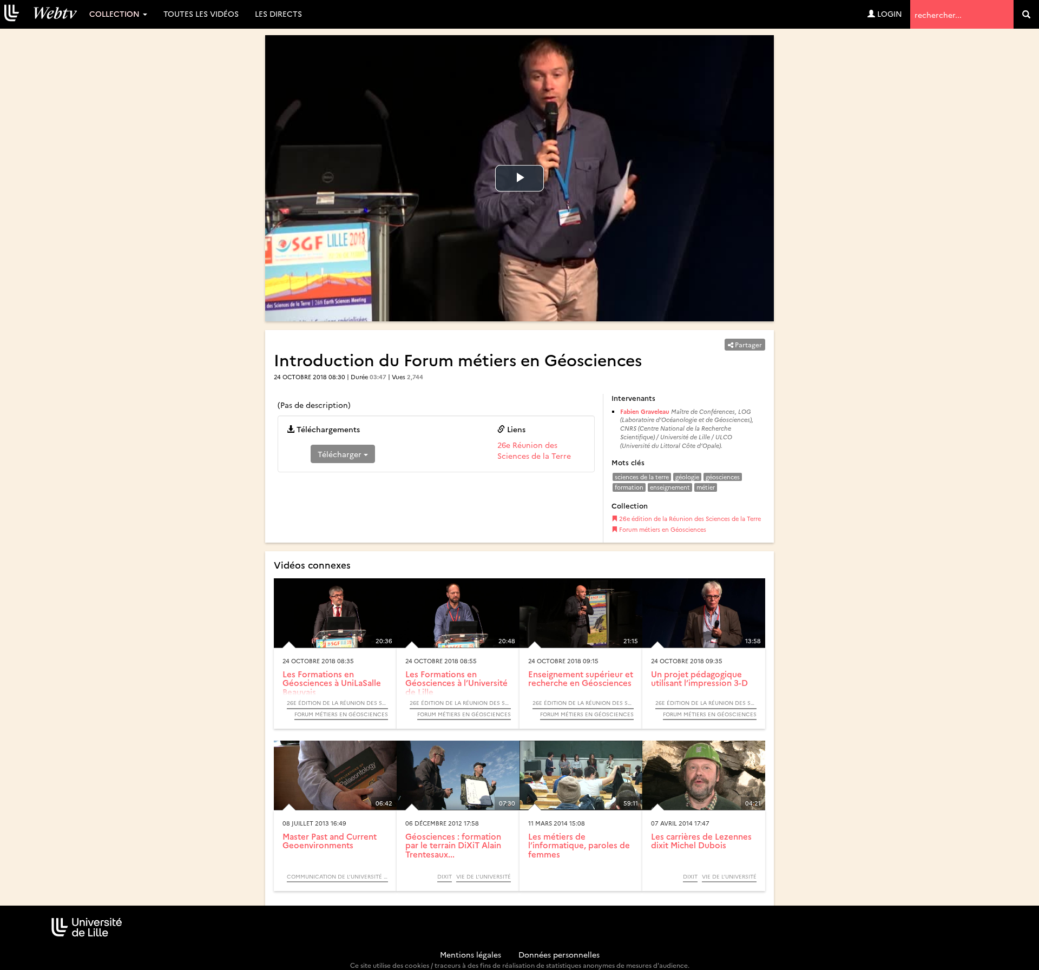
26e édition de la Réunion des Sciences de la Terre (689, 518)
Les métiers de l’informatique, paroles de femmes (579, 845)
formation (629, 487)
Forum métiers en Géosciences (661, 529)
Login (888, 13)
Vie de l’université (483, 876)
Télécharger (341, 453)
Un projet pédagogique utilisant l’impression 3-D (699, 678)
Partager (747, 344)
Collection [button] (115, 13)
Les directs (278, 13)
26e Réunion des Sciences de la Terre (534, 450)
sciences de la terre (642, 477)
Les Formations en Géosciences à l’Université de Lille (456, 682)
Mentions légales (470, 954)
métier (705, 487)
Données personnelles (559, 954)
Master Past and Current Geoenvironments (329, 840)
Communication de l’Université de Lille (337, 876)
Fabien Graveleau (644, 411)
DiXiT (444, 876)
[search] (1026, 14)
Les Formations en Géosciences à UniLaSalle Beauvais (331, 682)
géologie (687, 477)
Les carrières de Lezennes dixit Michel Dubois (701, 840)
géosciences (723, 477)
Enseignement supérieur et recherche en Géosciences (580, 678)
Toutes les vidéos (201, 13)
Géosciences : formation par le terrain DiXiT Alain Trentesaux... (453, 845)
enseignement (670, 487)
